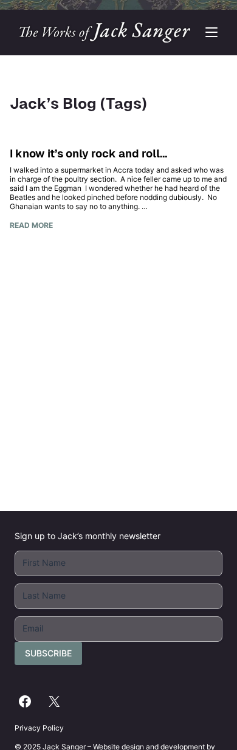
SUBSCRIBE (48, 653)
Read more (31, 225)
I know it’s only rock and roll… (89, 153)
